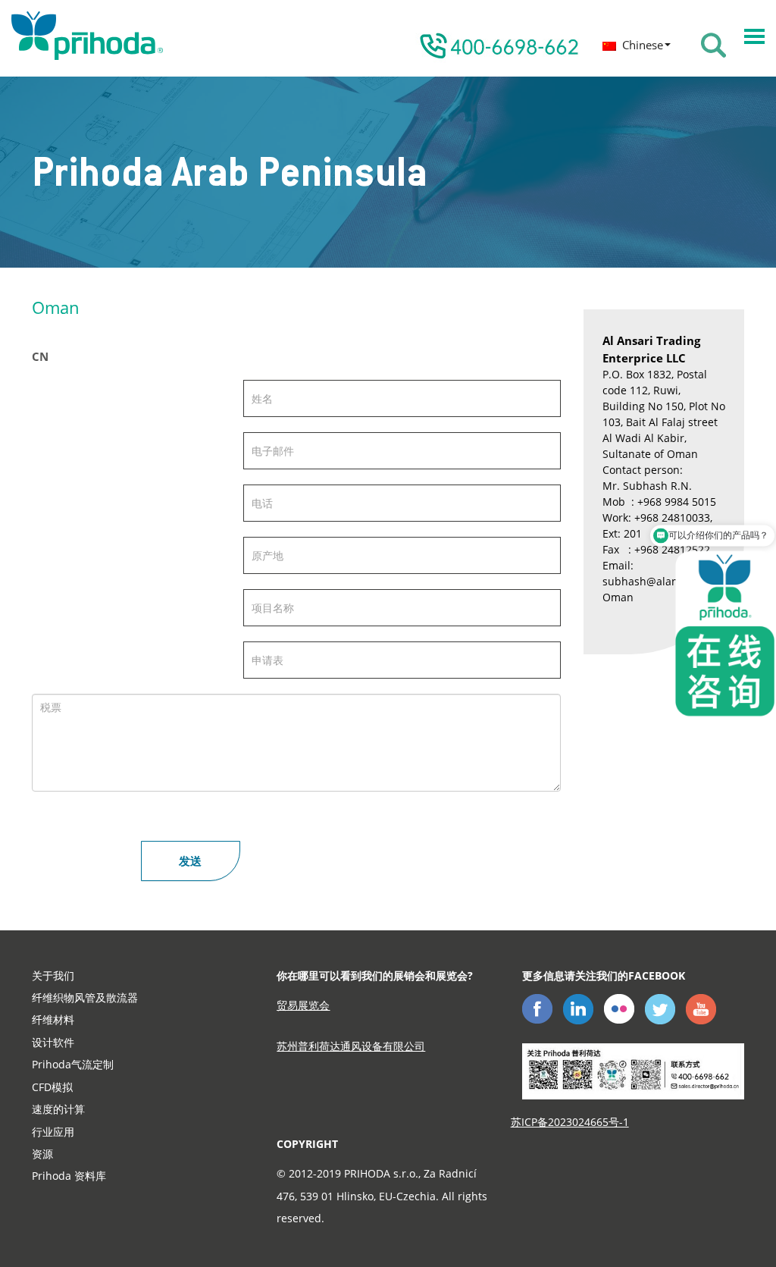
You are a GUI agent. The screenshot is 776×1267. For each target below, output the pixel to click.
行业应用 (53, 1131)
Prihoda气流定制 (73, 1064)
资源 (42, 1153)
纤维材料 (53, 1019)
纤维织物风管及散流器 (85, 997)
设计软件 (53, 1042)
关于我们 (53, 975)
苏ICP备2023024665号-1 (570, 1122)
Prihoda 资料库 (69, 1175)
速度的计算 (58, 1109)
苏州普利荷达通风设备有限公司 (351, 1046)
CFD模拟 (52, 1087)
